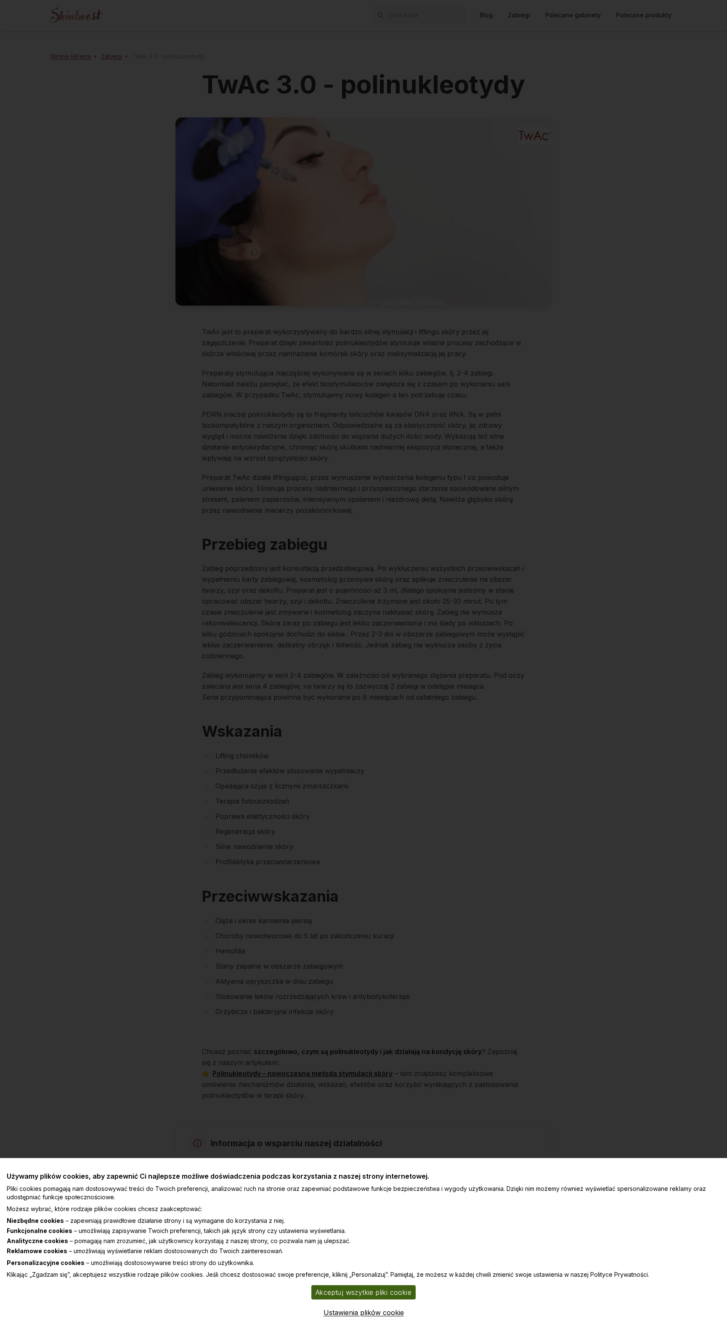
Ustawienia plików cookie (364, 1312)
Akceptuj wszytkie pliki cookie (363, 1292)
